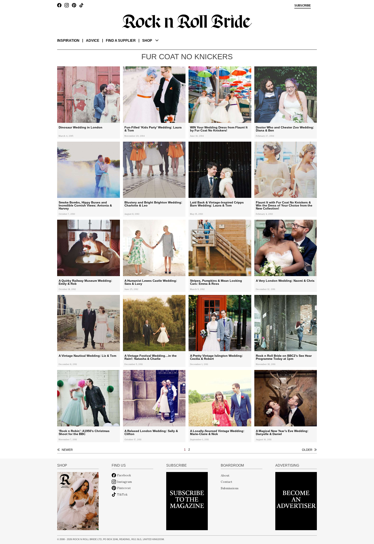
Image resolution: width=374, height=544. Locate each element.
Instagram (124, 482)
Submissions (230, 488)
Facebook (124, 475)
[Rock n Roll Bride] (187, 21)
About (225, 475)
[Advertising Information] (296, 501)
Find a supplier (121, 40)
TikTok (122, 494)
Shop (147, 40)
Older (307, 449)
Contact (226, 482)
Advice (92, 40)
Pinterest (124, 488)
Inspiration (68, 40)
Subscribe (302, 5)
